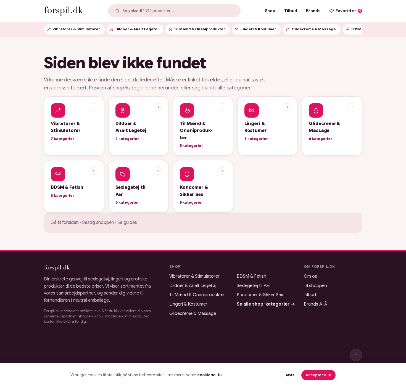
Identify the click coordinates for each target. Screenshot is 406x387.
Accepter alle (318, 375)
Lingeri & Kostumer (188, 304)
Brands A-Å (315, 304)
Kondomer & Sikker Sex (260, 295)
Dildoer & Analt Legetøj (192, 285)
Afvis (290, 375)
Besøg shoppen (98, 222)
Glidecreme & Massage (192, 313)
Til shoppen (315, 285)
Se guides (127, 222)
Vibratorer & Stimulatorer (194, 276)
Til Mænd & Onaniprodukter (197, 295)
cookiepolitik (210, 374)
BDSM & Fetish (251, 276)
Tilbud (290, 10)
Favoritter (348, 10)
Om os (310, 276)
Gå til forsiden (65, 222)
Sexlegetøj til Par (253, 285)
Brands (313, 10)
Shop (270, 10)
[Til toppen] (356, 355)
